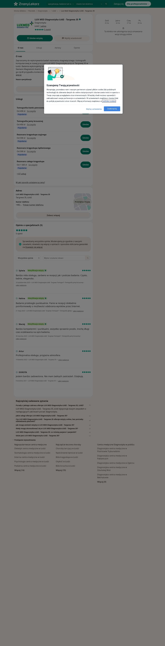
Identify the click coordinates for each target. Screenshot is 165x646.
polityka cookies (109, 101)
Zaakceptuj (112, 109)
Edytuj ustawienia (94, 109)
